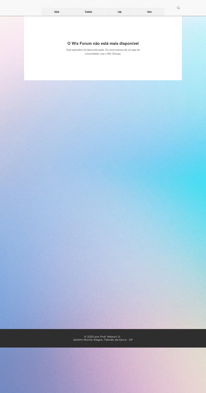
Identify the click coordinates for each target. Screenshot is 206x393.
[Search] (178, 8)
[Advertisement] (96, 370)
